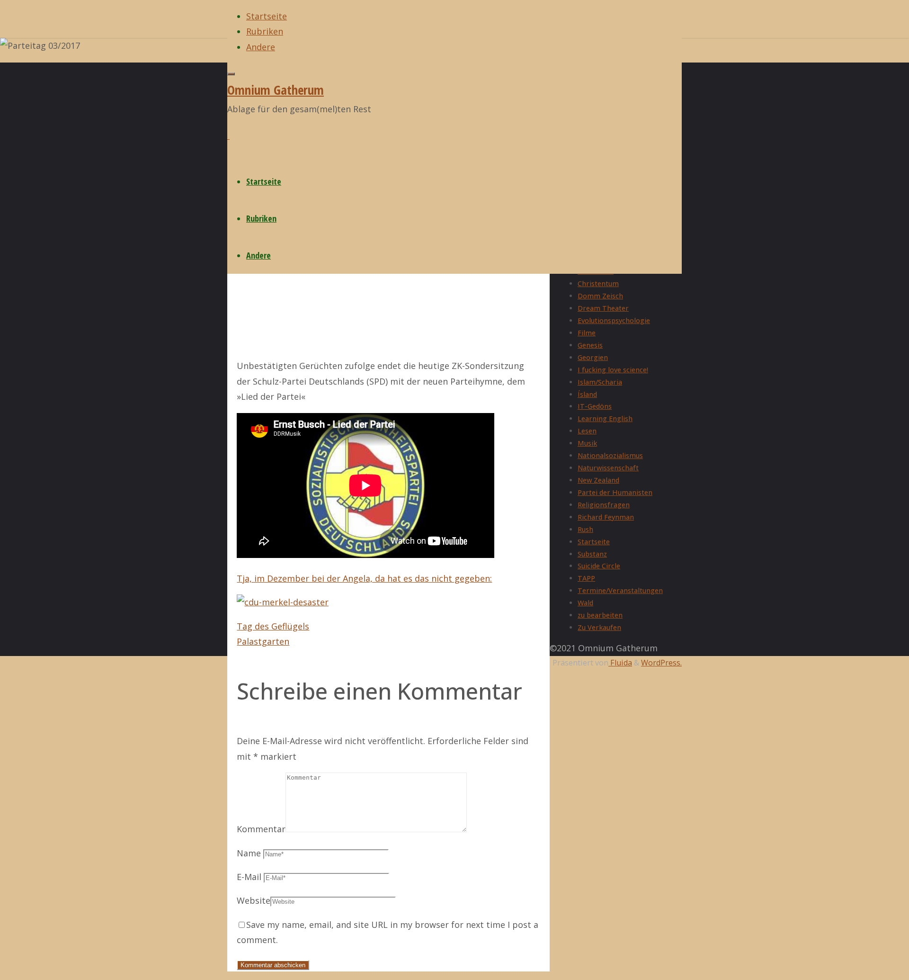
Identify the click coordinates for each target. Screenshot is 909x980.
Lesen (587, 430)
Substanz (592, 553)
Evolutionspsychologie (614, 320)
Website (253, 900)
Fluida (620, 662)
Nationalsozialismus (610, 455)
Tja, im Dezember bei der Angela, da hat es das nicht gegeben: (364, 578)
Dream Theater (603, 308)
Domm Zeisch (600, 295)
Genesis (590, 345)
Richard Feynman (606, 516)
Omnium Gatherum (275, 90)
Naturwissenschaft (608, 467)
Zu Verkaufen (599, 627)
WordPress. (661, 662)
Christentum (598, 283)
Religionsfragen (604, 504)
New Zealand (598, 480)
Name (249, 853)
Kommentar (261, 829)
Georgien (593, 357)
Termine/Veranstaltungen (620, 590)
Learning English (605, 418)
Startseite (594, 541)
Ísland (587, 394)
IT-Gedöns (595, 406)
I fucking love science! (613, 369)
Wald (585, 602)
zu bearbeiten (600, 615)
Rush (585, 529)
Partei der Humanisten (615, 492)
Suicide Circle (599, 565)
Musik (587, 443)
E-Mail (249, 876)
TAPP (586, 578)
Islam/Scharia (600, 382)
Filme (587, 332)
